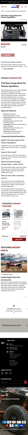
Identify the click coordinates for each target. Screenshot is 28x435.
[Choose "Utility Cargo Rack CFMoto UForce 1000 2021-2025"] (22, 210)
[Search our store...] (22, 6)
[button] (4, 6)
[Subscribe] (25, 382)
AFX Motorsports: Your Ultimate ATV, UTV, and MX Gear (15, 429)
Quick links (4, 395)
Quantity (3, 47)
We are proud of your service (10, 399)
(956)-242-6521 (14, 349)
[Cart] (25, 6)
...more (25, 66)
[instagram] (10, 373)
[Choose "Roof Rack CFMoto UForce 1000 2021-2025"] (9, 210)
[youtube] (6, 373)
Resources (4, 391)
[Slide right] (24, 232)
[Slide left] (21, 232)
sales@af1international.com (16, 346)
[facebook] (2, 373)
